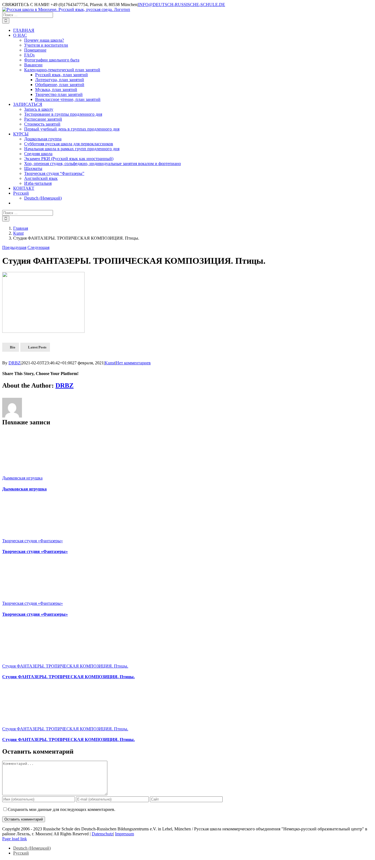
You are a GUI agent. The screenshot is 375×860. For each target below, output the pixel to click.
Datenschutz (102, 833)
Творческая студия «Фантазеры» (32, 540)
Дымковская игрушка (22, 478)
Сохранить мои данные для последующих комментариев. (61, 809)
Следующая (38, 247)
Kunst (110, 363)
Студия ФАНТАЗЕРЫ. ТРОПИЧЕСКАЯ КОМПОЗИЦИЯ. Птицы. (65, 666)
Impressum (124, 833)
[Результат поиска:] (27, 14)
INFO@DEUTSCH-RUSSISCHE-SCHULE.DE (181, 4)
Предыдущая (14, 247)
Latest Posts (37, 347)
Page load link (14, 838)
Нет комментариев (133, 363)
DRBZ (15, 363)
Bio (12, 347)
